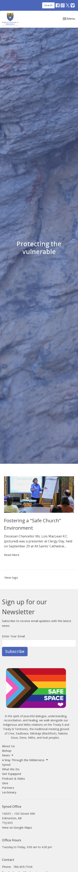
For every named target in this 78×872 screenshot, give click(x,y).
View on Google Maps (17, 827)
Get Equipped (11, 774)
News (6, 755)
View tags (11, 577)
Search (48, 5)
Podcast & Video (13, 778)
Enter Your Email (13, 636)
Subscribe (14, 651)
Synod (6, 765)
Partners (8, 788)
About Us (8, 746)
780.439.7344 (22, 867)
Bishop (6, 751)
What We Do (10, 769)
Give (5, 783)
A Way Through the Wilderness (23, 760)
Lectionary (9, 792)
